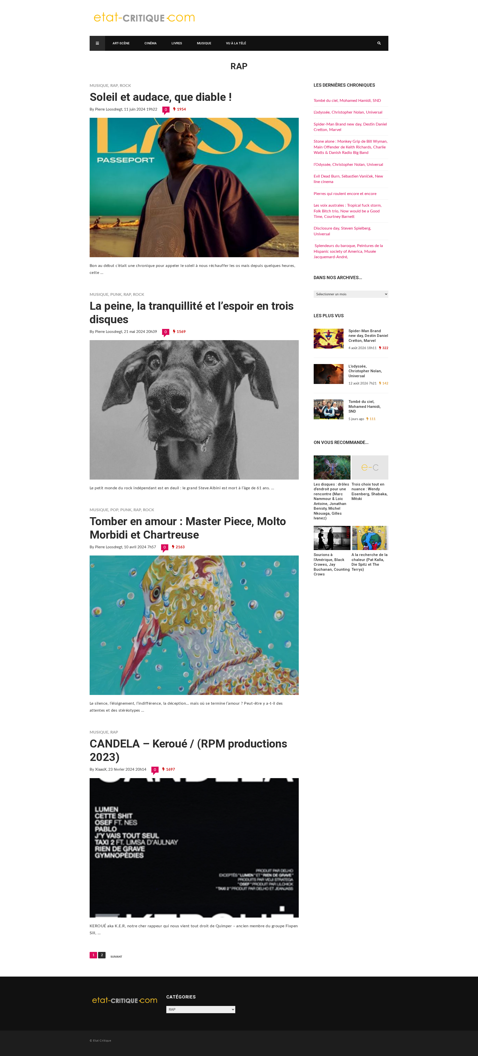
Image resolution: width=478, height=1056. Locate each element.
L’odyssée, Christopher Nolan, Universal (348, 112)
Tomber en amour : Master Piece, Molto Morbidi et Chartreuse (188, 528)
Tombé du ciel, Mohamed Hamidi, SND (347, 101)
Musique (204, 43)
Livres (177, 43)
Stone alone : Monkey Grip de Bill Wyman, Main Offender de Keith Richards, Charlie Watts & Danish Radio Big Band (351, 147)
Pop (114, 510)
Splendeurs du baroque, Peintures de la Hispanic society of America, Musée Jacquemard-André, (348, 251)
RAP (114, 86)
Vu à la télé (236, 43)
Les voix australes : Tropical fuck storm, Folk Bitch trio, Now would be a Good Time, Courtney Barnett (348, 211)
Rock (125, 86)
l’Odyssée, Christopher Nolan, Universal (348, 165)
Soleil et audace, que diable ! (161, 97)
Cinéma (150, 43)
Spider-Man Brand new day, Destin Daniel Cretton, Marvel (368, 336)
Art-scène (121, 43)
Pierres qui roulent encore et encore (345, 194)
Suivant (116, 956)
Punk (115, 295)
